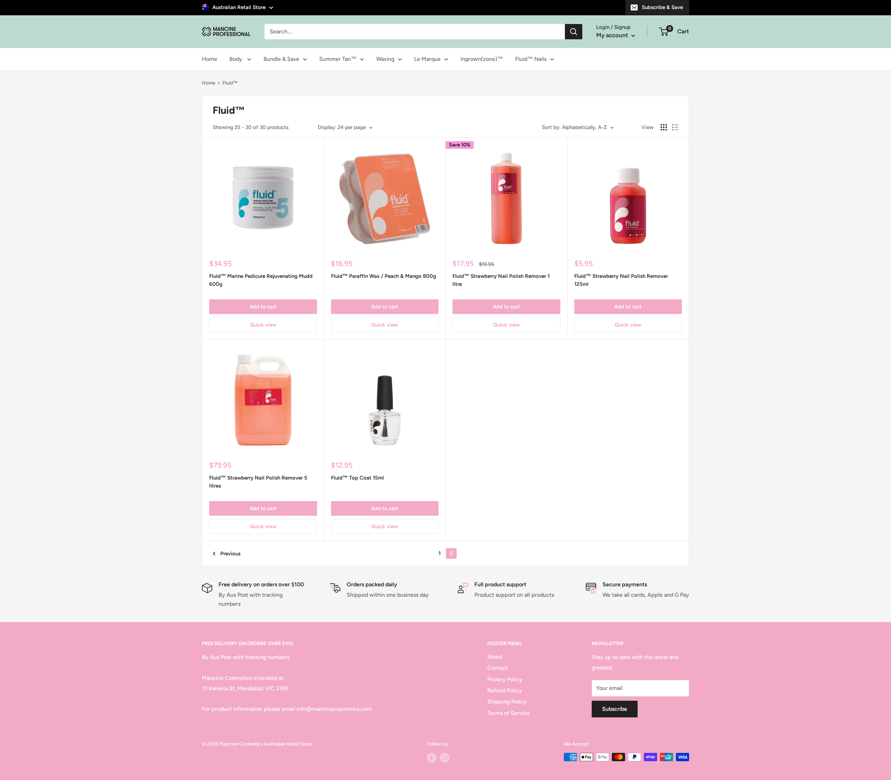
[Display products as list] (675, 127)
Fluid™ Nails (530, 59)
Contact (497, 668)
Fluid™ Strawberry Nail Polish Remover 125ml (621, 280)
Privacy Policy (504, 679)
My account (613, 35)
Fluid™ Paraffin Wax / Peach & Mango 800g (383, 276)
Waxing (385, 59)
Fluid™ (230, 83)
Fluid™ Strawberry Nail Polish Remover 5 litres (258, 482)
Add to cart (263, 307)
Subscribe (614, 709)
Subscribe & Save (662, 7)
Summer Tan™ (337, 59)
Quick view (263, 325)
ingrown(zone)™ (481, 59)
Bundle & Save (281, 59)
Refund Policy (504, 690)
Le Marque (427, 59)
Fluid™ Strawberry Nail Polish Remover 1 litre (501, 280)
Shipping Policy (507, 701)
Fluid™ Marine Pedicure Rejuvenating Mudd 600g (261, 280)
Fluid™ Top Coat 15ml (357, 478)
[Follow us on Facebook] (431, 758)
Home (209, 59)
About (495, 656)
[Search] (573, 31)
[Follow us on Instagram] (445, 758)
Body (236, 59)
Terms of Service (508, 713)
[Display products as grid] (664, 127)
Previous (230, 553)
